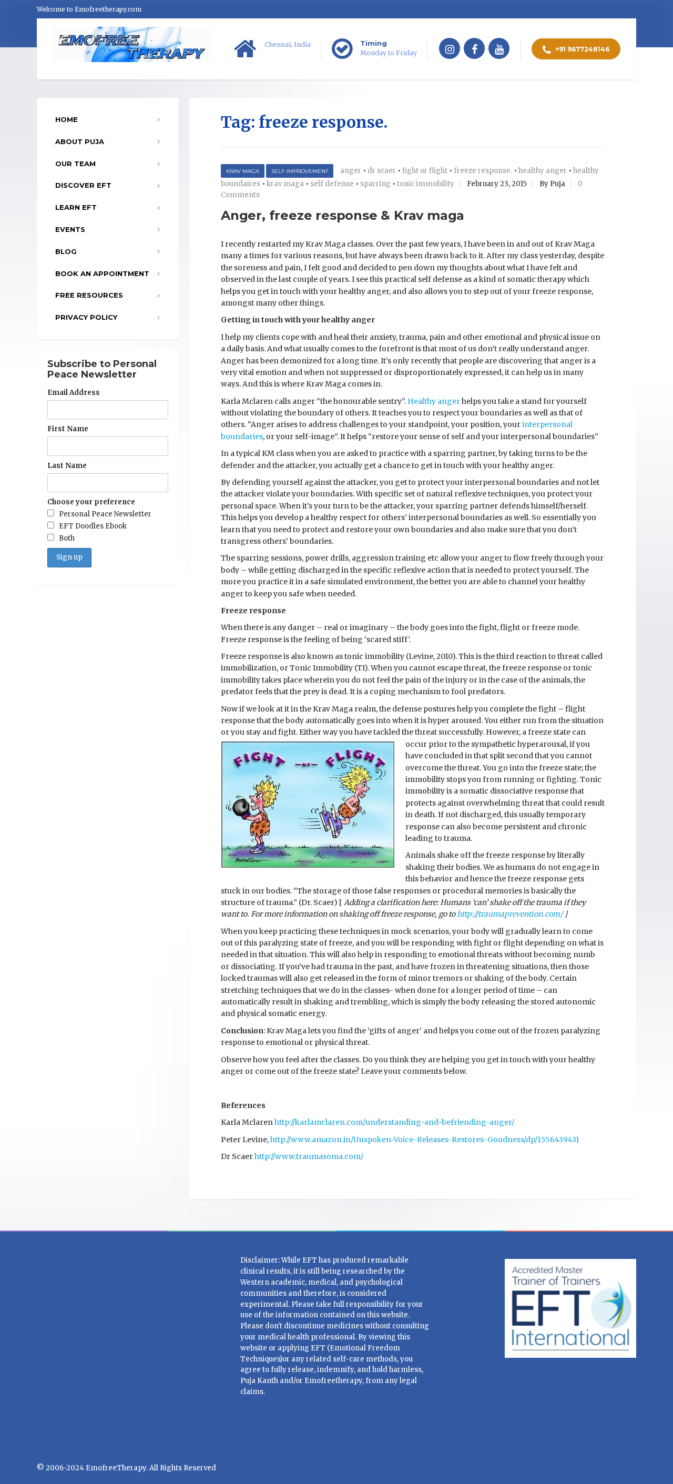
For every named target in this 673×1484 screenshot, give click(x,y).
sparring (375, 183)
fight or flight (424, 170)
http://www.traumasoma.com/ (308, 1156)
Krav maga (242, 171)
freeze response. (483, 170)
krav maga (285, 183)
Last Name (67, 465)
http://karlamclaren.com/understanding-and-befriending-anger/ (394, 1122)
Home (66, 119)
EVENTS (70, 229)
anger (350, 170)
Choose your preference (91, 501)
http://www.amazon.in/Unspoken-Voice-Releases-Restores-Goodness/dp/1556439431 (424, 1139)
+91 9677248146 (581, 49)
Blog (66, 251)
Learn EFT (76, 207)
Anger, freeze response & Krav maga (342, 215)
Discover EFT (83, 185)
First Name (67, 428)
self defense (332, 183)
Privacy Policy (86, 317)
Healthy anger (433, 401)
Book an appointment (102, 273)
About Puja (79, 141)
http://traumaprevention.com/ (510, 914)
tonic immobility (425, 183)
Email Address (73, 392)
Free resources (89, 295)
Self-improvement (299, 171)
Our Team (75, 163)
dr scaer (382, 170)
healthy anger (542, 170)
